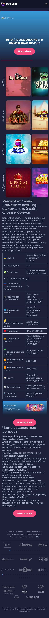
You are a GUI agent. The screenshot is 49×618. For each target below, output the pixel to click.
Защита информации (15, 534)
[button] (9, 550)
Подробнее (24, 51)
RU (37, 536)
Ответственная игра (34, 531)
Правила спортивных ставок (21, 537)
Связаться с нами (35, 534)
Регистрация (24, 422)
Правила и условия (15, 531)
